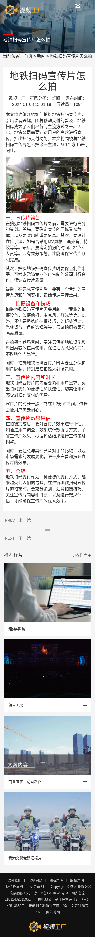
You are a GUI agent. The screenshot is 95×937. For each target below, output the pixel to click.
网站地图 (53, 912)
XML (38, 912)
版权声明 (77, 880)
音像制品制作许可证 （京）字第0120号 (58, 906)
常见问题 (35, 880)
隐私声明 (56, 880)
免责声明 (37, 887)
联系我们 (14, 880)
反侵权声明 (14, 887)
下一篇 (24, 538)
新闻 (41, 56)
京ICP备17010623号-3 (51, 893)
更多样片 (79, 555)
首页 (28, 56)
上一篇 (24, 520)
